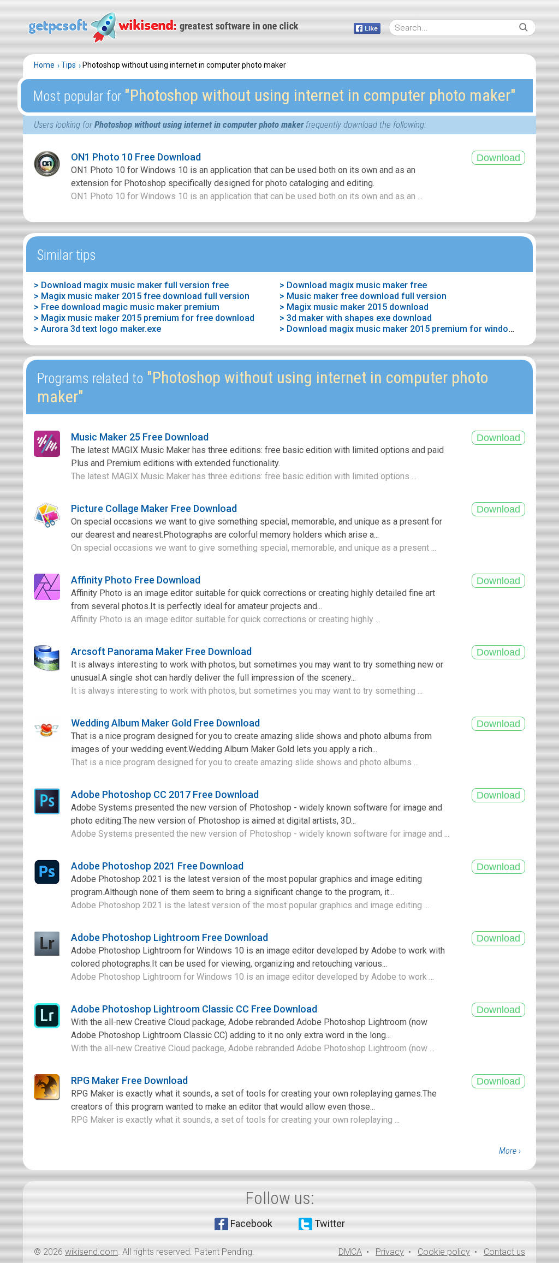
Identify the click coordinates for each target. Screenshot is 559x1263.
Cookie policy (444, 1252)
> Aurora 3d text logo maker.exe (97, 329)
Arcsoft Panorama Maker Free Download (161, 651)
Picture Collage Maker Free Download (154, 508)
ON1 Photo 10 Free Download (136, 157)
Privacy (390, 1252)
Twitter (329, 1223)
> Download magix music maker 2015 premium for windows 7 (403, 329)
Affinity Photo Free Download (135, 580)
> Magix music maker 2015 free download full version (141, 296)
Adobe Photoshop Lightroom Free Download (169, 937)
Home (44, 65)
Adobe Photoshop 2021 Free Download (157, 866)
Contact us (504, 1252)
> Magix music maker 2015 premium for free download (144, 318)
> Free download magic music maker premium (126, 307)
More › (510, 1151)
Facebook (251, 1223)
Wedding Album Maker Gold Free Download (165, 723)
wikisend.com (91, 1252)
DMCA (350, 1252)
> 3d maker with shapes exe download (356, 318)
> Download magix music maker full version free (131, 285)
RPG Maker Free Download (129, 1080)
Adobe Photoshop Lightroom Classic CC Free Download (194, 1009)
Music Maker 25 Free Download (140, 437)
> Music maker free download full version (363, 296)
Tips (68, 65)
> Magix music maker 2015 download (354, 307)
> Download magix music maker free (353, 285)
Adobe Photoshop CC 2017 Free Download (165, 794)
